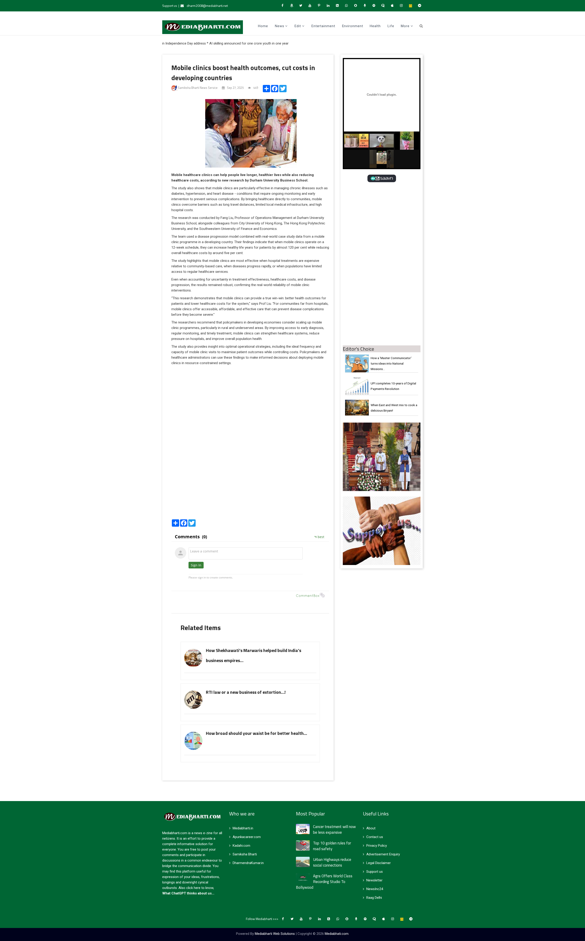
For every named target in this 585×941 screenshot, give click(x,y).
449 (255, 87)
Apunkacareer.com (247, 837)
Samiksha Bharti (245, 854)
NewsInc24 (374, 889)
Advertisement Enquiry (383, 854)
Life (391, 26)
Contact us (374, 837)
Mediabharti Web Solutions (275, 934)
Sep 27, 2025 (235, 87)
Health (375, 26)
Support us (169, 5)
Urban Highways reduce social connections (332, 862)
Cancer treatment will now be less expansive (334, 829)
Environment (352, 26)
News (279, 26)
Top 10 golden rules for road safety (332, 846)
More (405, 26)
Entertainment (323, 26)
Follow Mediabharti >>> (262, 918)
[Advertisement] (250, 482)
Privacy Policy (376, 846)
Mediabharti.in (243, 828)
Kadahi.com (241, 846)
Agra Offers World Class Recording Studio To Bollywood (324, 881)
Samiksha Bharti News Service (197, 87)
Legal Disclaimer (378, 863)
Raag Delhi (374, 898)
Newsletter (374, 880)
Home (263, 26)
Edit (298, 26)
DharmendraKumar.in (248, 863)
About (370, 828)
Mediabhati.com (336, 934)
